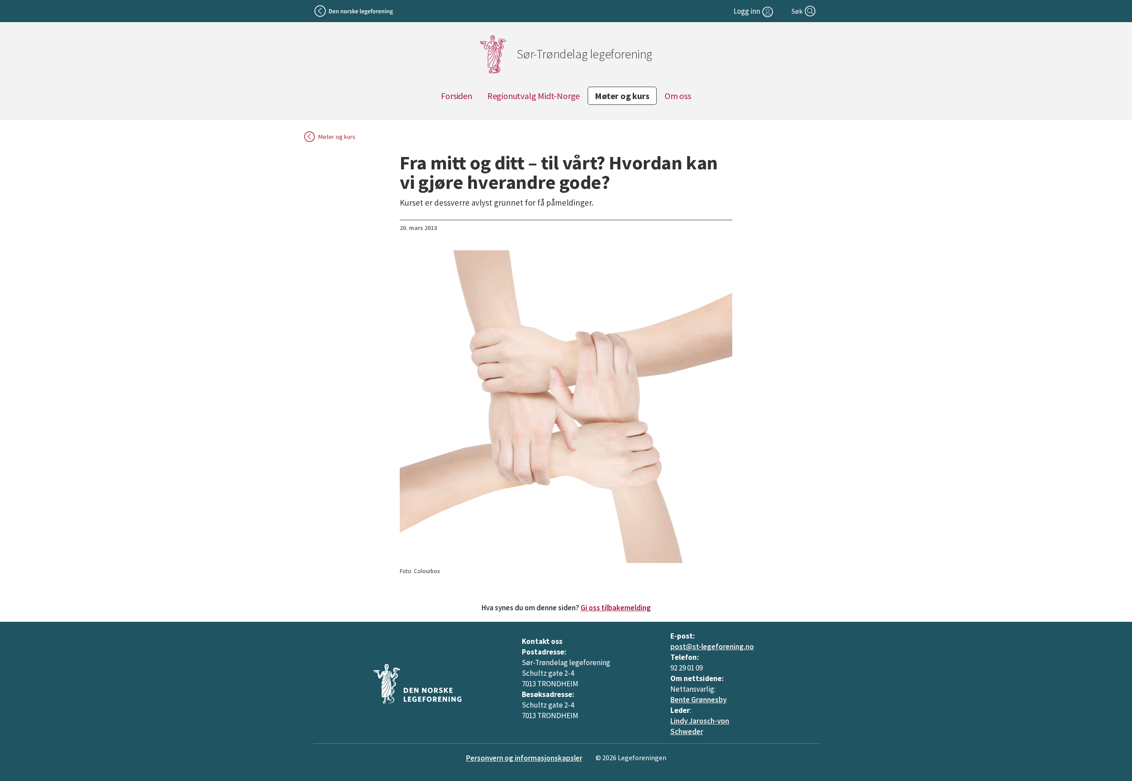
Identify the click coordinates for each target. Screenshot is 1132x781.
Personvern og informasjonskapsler (524, 758)
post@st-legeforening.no (712, 646)
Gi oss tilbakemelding (616, 608)
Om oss (678, 95)
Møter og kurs (622, 95)
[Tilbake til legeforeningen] (354, 11)
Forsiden (456, 95)
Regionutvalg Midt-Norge (533, 95)
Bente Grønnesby (698, 699)
